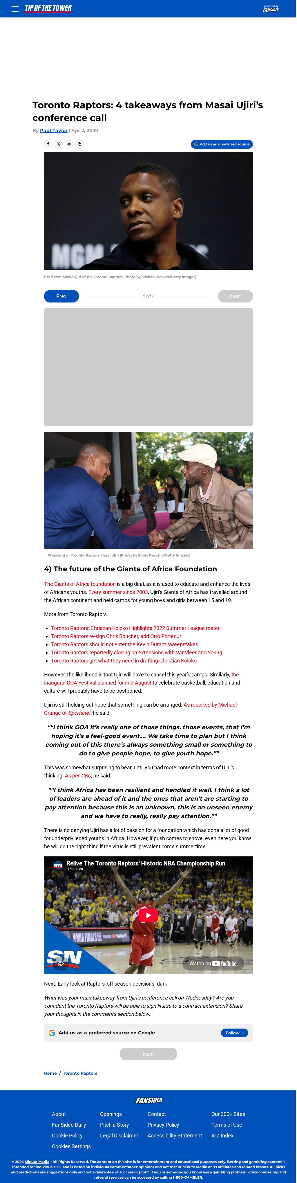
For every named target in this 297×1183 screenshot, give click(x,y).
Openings (111, 1114)
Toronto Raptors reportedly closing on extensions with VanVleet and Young (136, 652)
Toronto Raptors (80, 1073)
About (59, 1114)
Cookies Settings (71, 1146)
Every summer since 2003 (118, 592)
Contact (157, 1114)
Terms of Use (226, 1125)
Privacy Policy (163, 1125)
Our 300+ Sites (228, 1114)
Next (235, 296)
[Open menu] (15, 8)
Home (50, 1073)
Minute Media (37, 1161)
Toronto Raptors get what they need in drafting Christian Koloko (124, 661)
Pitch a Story (114, 1125)
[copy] (79, 144)
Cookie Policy (67, 1135)
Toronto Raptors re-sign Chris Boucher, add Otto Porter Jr (116, 636)
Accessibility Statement (175, 1135)
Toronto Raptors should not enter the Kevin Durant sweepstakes (124, 644)
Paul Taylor (54, 130)
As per (78, 776)
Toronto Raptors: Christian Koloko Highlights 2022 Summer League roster (135, 628)
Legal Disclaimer (119, 1135)
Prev (61, 296)
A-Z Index (222, 1135)
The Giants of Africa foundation (80, 584)
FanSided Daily (69, 1125)
